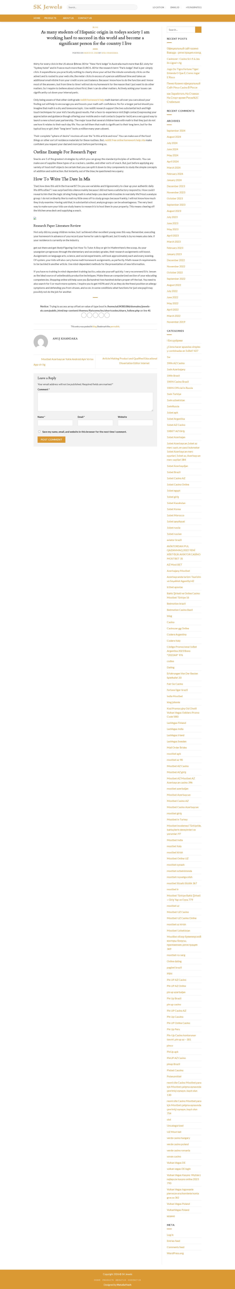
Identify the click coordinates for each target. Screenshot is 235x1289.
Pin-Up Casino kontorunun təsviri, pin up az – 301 (181, 1037)
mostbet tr (173, 889)
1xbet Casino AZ (176, 478)
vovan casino (174, 1156)
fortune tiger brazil (177, 689)
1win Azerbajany (176, 369)
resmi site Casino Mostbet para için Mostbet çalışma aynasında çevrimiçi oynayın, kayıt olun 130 (184, 1088)
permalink (114, 326)
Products (50, 18)
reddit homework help (92, 99)
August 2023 (174, 210)
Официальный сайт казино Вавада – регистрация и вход (184, 50)
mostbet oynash (175, 864)
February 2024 (175, 173)
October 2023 (175, 198)
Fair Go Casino (175, 683)
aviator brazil (174, 539)
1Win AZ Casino (176, 363)
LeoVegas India (175, 728)
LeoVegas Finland (176, 722)
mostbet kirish (175, 852)
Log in (170, 1234)
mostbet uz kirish (176, 924)
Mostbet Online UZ (177, 858)
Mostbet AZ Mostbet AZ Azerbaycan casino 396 (181, 780)
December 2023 (176, 186)
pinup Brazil (173, 1063)
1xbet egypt (173, 490)
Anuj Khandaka (110, 53)
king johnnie (173, 702)
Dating (170, 667)
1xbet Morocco (175, 515)
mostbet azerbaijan (177, 788)
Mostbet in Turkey (177, 819)
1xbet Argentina (176, 418)
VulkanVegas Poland (178, 1209)
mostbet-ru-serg (176, 954)
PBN (169, 973)
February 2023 (175, 247)
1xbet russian (174, 533)
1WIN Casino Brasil (178, 381)
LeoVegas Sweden (176, 741)
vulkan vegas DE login (179, 1168)
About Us (68, 18)
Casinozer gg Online (178, 628)
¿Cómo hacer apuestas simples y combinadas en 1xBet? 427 (183, 348)
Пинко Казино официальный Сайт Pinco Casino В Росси (183, 85)
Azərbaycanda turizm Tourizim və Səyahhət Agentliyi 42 (184, 578)
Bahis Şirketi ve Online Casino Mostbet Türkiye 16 (183, 595)
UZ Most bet (174, 1131)
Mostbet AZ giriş (176, 772)
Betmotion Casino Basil (180, 609)
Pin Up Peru (173, 1029)
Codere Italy (173, 640)
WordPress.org (175, 1253)
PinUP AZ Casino (176, 1057)
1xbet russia (173, 527)
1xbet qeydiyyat (176, 521)
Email (81, 417)
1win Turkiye (174, 393)
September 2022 (176, 278)
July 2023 (172, 216)
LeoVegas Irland (175, 735)
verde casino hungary (178, 1137)
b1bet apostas (175, 587)
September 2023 (176, 204)
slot (169, 1119)
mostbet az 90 (175, 759)
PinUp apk (172, 1051)
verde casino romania (178, 1150)
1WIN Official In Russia (180, 387)
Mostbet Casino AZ (178, 800)
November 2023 (176, 192)
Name (41, 417)
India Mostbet (175, 696)
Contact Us (85, 18)
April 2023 (173, 235)
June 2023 (172, 223)
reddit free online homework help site (125, 139)
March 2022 (173, 315)
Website (122, 417)
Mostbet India (175, 839)
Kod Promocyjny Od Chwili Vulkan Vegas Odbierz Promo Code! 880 (183, 712)
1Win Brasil (173, 375)
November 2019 (176, 321)
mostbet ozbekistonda (179, 870)
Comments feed (175, 1247)
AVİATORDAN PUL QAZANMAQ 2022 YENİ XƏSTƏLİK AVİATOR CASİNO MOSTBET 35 (183, 552)
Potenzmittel (174, 1076)
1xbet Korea (174, 509)
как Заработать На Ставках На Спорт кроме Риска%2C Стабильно (183, 97)
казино (171, 1216)
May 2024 (172, 155)
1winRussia (173, 406)
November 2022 (176, 266)
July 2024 (172, 142)
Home (37, 18)
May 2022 (172, 303)
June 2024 (172, 149)
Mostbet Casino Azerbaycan (183, 807)
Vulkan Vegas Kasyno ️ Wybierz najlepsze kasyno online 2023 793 (184, 1179)
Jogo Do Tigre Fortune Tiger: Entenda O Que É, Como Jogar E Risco (183, 73)
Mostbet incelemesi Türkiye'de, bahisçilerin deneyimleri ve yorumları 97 (184, 829)
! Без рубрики (175, 340)
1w (168, 356)
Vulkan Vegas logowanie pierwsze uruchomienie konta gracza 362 (183, 1193)
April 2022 (173, 309)
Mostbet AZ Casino (178, 765)
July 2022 (172, 290)
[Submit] (198, 30)
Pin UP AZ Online (176, 985)
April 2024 (173, 161)
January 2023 (174, 253)
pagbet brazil (174, 967)
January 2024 (174, 179)
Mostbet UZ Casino (178, 911)
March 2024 (173, 167)
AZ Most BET (174, 564)
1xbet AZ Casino (176, 424)
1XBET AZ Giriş (176, 430)
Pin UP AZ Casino (176, 979)
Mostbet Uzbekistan (178, 930)
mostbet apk (174, 753)
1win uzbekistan (176, 400)
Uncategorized (175, 1125)
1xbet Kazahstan (176, 502)
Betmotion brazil (176, 603)
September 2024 (176, 130)
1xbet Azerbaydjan (177, 465)
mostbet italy (174, 846)
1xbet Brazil (173, 472)
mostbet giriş (174, 813)
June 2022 (172, 297)
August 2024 (174, 136)
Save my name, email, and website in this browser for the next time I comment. (84, 431)
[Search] (134, 7)
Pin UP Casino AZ (176, 1010)
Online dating (174, 961)
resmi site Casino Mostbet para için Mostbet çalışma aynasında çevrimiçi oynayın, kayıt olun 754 (184, 1107)
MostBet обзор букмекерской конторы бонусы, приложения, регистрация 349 (184, 942)
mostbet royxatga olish (179, 876)
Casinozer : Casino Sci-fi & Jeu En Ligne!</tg (183, 60)
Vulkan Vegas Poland (178, 1203)
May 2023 (172, 229)
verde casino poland (178, 1144)
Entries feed (173, 1240)
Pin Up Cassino (175, 1016)
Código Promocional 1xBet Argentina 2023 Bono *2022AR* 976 (182, 650)
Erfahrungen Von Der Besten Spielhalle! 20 (182, 675)
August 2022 (174, 284)
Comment (44, 389)
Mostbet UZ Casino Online (181, 918)
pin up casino (174, 1004)
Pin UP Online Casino (178, 1022)
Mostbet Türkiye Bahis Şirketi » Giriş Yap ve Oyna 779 (183, 897)
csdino (170, 661)
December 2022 (176, 260)
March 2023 (173, 241)
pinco (170, 1045)
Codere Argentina (176, 634)
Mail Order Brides (177, 747)
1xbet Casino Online (178, 484)
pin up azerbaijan (176, 992)
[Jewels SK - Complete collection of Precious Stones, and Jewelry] (48, 7)
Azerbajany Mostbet (178, 570)
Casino (170, 622)
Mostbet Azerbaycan (179, 794)
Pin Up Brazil (174, 998)
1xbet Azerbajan (176, 437)
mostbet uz (173, 905)
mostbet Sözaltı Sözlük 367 (182, 883)
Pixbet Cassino (175, 1070)
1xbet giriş (173, 496)
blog (95, 27)
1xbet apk (172, 412)
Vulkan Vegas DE (176, 1162)
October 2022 (175, 272)
